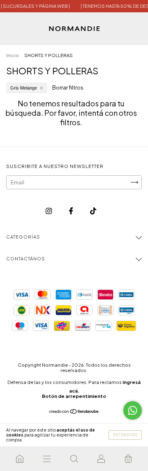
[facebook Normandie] (71, 210)
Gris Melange (23, 87)
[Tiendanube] (74, 412)
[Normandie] (19, 459)
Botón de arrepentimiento (74, 396)
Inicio (12, 55)
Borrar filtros (67, 87)
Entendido (125, 435)
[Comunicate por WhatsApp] (132, 410)
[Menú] (46, 459)
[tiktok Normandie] (93, 210)
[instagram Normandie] (49, 210)
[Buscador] (74, 459)
